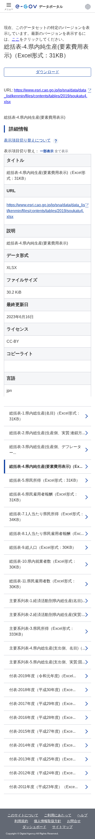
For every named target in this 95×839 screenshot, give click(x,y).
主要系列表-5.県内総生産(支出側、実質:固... (47, 662)
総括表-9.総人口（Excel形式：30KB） (42, 547)
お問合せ (74, 821)
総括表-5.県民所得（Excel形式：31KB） (44, 480)
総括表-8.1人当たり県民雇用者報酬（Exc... (46, 534)
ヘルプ (82, 815)
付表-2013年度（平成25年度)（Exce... (42, 759)
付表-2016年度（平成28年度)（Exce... (42, 717)
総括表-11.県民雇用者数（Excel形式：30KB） (42, 584)
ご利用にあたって (57, 815)
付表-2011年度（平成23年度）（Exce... (43, 787)
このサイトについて (23, 815)
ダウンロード (47, 72)
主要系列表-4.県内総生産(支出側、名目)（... (47, 648)
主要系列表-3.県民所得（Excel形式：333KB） (41, 631)
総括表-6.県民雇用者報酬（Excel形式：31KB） (43, 497)
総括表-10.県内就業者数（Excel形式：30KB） (42, 564)
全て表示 (61, 151)
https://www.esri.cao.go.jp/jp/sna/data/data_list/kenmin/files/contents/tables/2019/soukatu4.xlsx (45, 96)
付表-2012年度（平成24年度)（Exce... (42, 773)
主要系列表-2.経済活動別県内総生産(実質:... (47, 615)
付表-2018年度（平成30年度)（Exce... (42, 690)
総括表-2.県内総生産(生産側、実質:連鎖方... (47, 433)
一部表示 (47, 151)
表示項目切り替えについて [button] (27, 140)
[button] (88, 6)
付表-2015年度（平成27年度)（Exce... (42, 731)
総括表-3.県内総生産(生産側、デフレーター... (45, 450)
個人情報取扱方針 (47, 821)
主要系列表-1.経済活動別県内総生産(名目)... (47, 601)
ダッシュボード (34, 827)
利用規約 (21, 821)
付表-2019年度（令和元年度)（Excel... (42, 676)
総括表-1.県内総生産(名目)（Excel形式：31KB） (44, 416)
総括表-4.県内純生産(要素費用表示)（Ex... (45, 466)
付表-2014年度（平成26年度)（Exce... (42, 745)
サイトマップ (62, 827)
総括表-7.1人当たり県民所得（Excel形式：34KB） (46, 517)
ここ (15, 39)
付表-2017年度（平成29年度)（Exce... (42, 704)
